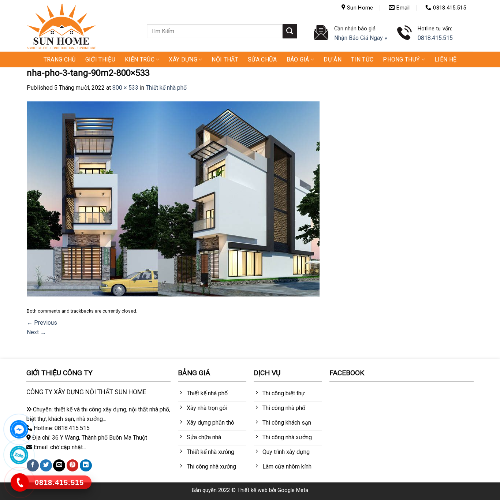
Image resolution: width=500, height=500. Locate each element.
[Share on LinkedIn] (86, 465)
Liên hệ (445, 59)
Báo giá (298, 59)
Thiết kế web (252, 490)
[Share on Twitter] (46, 465)
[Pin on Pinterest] (73, 465)
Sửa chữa (262, 59)
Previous (42, 322)
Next (36, 332)
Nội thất (225, 59)
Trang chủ (60, 59)
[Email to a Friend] (59, 465)
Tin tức (362, 59)
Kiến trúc (139, 59)
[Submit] (290, 31)
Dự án (333, 59)
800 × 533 (125, 87)
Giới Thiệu (100, 59)
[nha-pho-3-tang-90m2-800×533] (173, 198)
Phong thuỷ (401, 59)
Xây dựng (183, 59)
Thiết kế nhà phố (166, 87)
